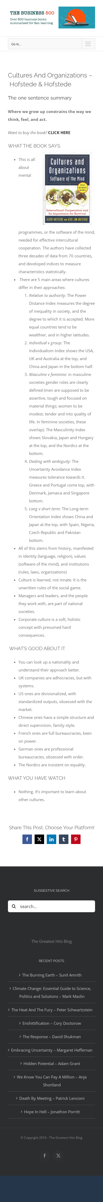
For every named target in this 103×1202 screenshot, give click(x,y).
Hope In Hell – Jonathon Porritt (52, 1111)
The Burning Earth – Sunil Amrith (52, 975)
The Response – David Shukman (52, 1036)
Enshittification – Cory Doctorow (51, 1023)
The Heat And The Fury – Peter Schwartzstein (51, 1009)
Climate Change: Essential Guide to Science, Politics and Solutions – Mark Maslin (52, 992)
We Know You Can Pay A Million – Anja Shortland (52, 1080)
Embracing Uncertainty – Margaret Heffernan (51, 1050)
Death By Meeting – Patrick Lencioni (52, 1098)
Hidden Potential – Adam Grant (52, 1063)
